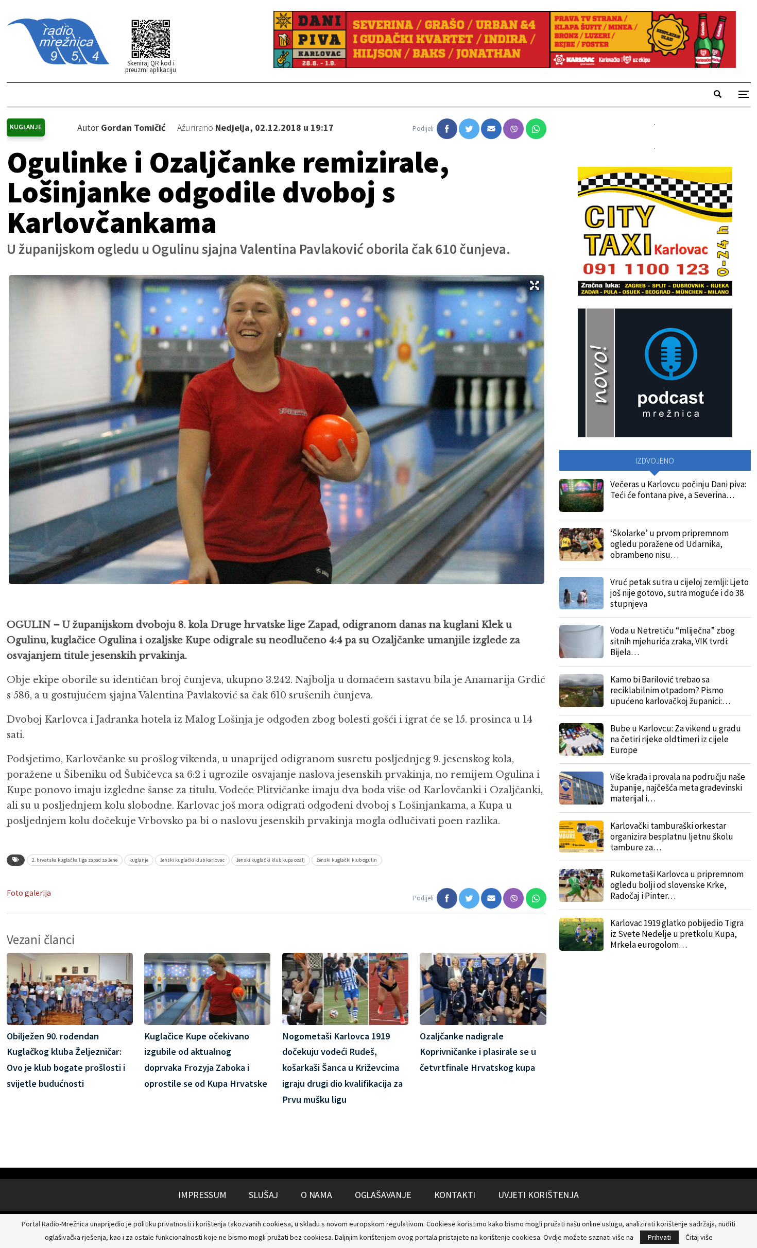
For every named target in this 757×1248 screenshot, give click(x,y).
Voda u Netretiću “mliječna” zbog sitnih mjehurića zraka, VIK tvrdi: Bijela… (672, 641)
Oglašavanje (383, 1195)
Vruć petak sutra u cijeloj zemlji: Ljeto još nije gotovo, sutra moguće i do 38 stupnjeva (679, 592)
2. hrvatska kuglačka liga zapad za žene (74, 860)
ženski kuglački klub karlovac (192, 860)
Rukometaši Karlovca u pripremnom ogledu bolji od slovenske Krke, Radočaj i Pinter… (677, 884)
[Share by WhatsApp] (536, 128)
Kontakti (455, 1195)
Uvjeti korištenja (538, 1195)
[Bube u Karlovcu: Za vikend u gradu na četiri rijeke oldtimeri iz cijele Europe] (581, 739)
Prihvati (659, 1237)
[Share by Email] (491, 128)
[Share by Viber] (513, 128)
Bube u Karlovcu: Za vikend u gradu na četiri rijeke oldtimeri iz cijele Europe (675, 739)
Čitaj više (699, 1237)
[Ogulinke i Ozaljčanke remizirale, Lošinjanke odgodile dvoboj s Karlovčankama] (447, 128)
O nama (316, 1195)
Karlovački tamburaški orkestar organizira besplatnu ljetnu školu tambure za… (671, 836)
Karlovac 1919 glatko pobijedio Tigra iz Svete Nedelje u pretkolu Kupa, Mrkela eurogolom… (677, 933)
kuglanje (138, 860)
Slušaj (263, 1195)
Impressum (202, 1195)
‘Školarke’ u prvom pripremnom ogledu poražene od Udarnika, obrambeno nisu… (669, 543)
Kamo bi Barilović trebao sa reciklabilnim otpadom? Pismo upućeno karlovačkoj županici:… (670, 690)
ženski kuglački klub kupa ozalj (270, 860)
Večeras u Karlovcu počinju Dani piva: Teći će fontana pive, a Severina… (678, 489)
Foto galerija (29, 893)
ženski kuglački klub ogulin (347, 860)
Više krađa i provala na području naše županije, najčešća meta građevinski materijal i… (677, 787)
